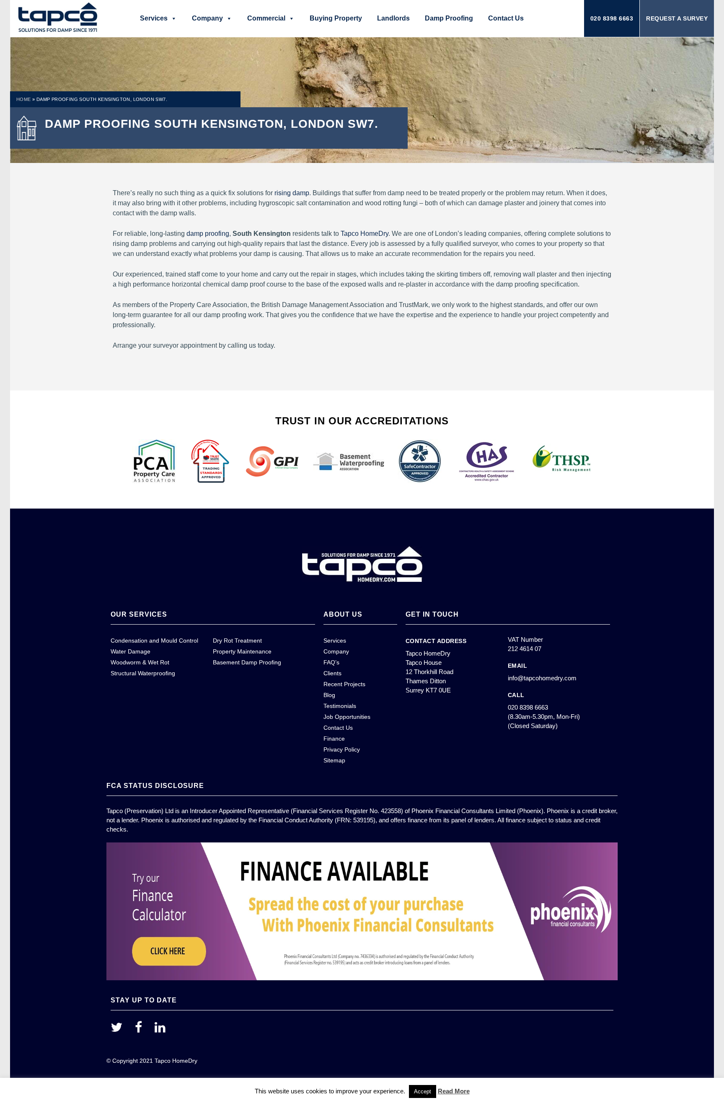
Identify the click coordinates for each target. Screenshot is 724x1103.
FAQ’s (331, 662)
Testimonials (339, 706)
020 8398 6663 (612, 18)
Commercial (266, 18)
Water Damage (130, 651)
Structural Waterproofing (143, 673)
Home (23, 99)
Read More (454, 1091)
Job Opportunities (346, 716)
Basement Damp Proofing (247, 662)
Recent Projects (344, 684)
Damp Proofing (449, 18)
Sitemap (334, 760)
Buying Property (336, 18)
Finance (334, 738)
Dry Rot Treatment (237, 640)
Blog (329, 695)
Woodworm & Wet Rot (140, 662)
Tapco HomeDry (364, 233)
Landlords (393, 18)
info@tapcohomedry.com (542, 678)
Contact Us (506, 18)
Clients (332, 673)
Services (154, 18)
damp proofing (207, 233)
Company (207, 18)
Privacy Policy (341, 749)
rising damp (291, 192)
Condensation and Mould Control (154, 640)
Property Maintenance (242, 651)
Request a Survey (677, 18)
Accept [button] (422, 1091)
